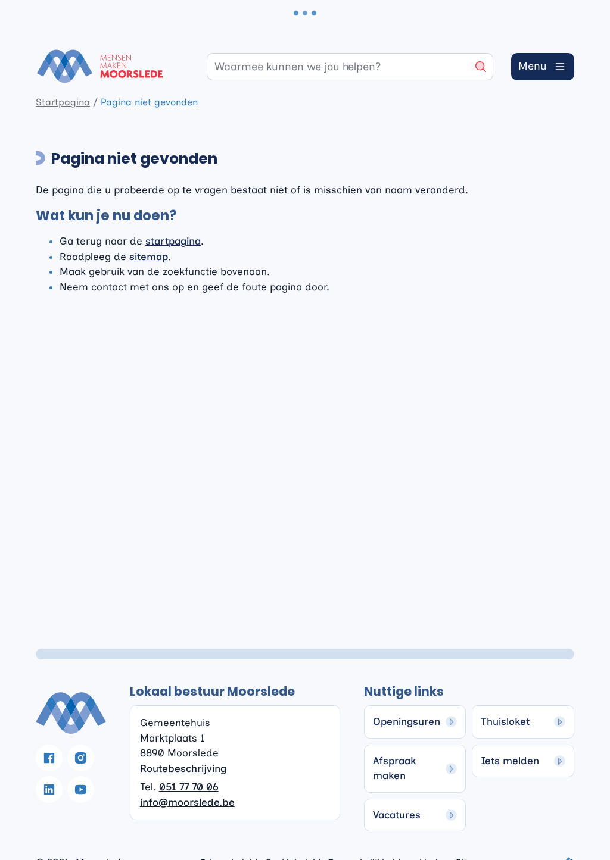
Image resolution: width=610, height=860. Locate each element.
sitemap (148, 256)
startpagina (173, 241)
